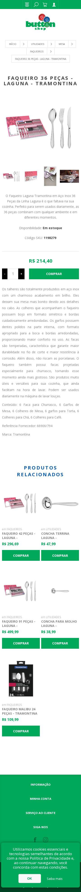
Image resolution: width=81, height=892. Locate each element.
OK (29, 878)
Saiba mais (55, 878)
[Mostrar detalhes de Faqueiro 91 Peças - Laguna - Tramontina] (21, 591)
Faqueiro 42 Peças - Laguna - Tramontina (18, 537)
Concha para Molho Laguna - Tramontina (59, 625)
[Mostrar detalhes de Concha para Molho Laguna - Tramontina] (60, 591)
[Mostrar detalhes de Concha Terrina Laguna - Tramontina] (60, 503)
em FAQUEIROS (12, 529)
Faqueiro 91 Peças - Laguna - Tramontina (18, 625)
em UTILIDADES (51, 529)
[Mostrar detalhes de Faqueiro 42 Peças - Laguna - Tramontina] (21, 503)
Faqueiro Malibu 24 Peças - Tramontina (19, 711)
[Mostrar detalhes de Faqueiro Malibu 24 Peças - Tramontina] (21, 679)
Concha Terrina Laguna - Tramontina (55, 537)
